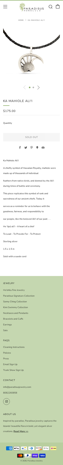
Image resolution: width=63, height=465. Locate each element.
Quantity (7, 123)
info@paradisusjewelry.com (17, 387)
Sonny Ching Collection (15, 301)
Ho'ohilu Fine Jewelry (14, 290)
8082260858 (10, 392)
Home (21, 20)
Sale (5, 330)
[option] (31, 54)
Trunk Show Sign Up (13, 370)
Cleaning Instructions (13, 347)
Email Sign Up (10, 364)
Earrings (7, 324)
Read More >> (20, 431)
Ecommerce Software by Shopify (31, 456)
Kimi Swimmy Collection (15, 307)
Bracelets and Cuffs (13, 318)
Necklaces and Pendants (15, 313)
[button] (29, 87)
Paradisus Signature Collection (18, 295)
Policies (7, 352)
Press (6, 358)
